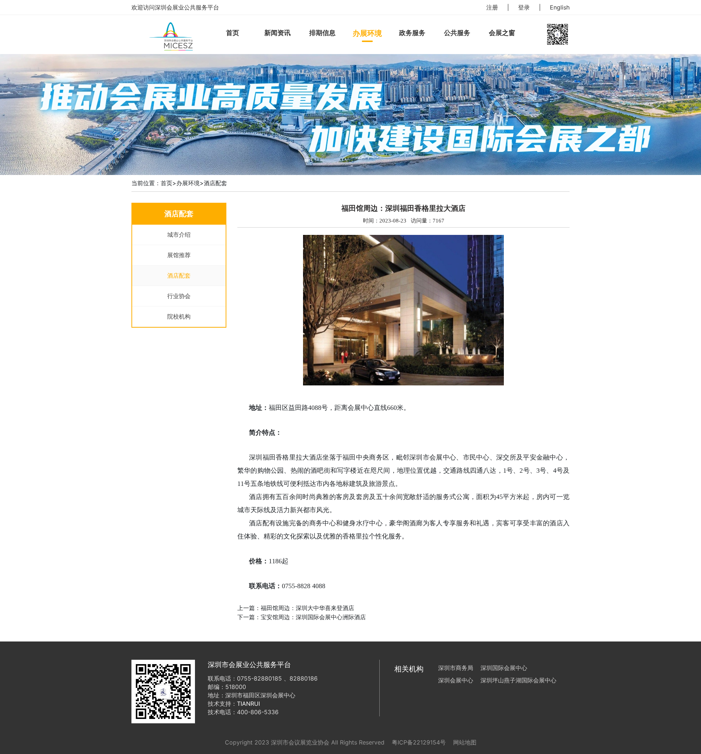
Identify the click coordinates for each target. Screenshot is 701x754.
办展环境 (367, 33)
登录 (524, 7)
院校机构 (179, 316)
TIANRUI (248, 703)
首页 (232, 33)
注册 (492, 7)
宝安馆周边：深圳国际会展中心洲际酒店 (313, 617)
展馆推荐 (179, 255)
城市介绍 (179, 234)
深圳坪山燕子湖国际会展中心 (518, 680)
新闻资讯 (277, 33)
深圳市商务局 (455, 667)
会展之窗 (502, 33)
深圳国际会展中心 (503, 667)
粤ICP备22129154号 (419, 742)
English (560, 7)
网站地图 (464, 742)
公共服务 (457, 33)
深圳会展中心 (455, 680)
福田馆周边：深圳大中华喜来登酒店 (307, 608)
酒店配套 (215, 183)
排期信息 (322, 33)
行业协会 (179, 296)
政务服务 (412, 33)
